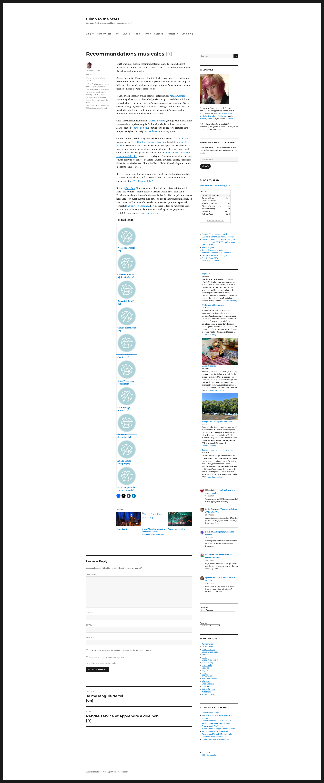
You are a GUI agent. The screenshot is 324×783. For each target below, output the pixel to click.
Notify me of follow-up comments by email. (107, 657)
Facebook (159, 34)
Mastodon (173, 34)
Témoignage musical (176, 529)
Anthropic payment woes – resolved (216, 253)
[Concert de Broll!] (128, 519)
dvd (95, 87)
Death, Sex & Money (210, 660)
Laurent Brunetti (157, 120)
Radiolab (205, 668)
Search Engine (208, 247)
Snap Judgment (208, 684)
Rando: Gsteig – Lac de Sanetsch (215, 731)
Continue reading (230, 301)
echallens (102, 87)
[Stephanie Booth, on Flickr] (219, 89)
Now (117, 34)
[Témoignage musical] (180, 519)
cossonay (90, 87)
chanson (97, 84)
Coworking (187, 34)
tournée (89, 103)
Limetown (206, 687)
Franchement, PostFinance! (213, 726)
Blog (88, 34)
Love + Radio (207, 665)
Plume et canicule (209, 366)
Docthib (208, 555)
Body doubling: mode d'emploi (214, 234)
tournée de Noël (139, 128)
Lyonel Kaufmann (212, 577)
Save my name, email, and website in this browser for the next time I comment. (121, 650)
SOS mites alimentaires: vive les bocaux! (218, 237)
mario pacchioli (92, 95)
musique (90, 97)
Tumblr (147, 34)
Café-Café (130, 188)
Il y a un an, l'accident (210, 261)
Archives (203, 623)
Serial (204, 657)
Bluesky (127, 34)
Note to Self (206, 692)
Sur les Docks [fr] (209, 694)
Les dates (152, 131)
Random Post (104, 34)
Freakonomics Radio (210, 652)
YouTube (203, 116)
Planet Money (207, 663)
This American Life (209, 679)
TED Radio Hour (208, 689)
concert (105, 84)
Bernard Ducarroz (157, 142)
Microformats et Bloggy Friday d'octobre (218, 729)
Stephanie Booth (93, 71)
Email (90, 625)
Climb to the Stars (102, 19)
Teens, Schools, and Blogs (212, 250)
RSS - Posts (206, 752)
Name (89, 612)
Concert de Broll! (123, 529)
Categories (204, 607)
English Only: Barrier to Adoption (215, 739)
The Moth (206, 681)
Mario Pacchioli (177, 96)
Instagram (222, 116)
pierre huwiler (100, 97)
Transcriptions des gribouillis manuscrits (219, 450)
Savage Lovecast (208, 649)
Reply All (205, 671)
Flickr (137, 34)
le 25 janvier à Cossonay (137, 206)
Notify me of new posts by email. (102, 663)
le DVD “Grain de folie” (141, 181)
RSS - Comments (209, 755)
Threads (211, 116)
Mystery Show (208, 644)
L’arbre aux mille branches (213, 305)
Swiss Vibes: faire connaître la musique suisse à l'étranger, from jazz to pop (153, 532)
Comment (92, 574)
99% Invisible (207, 676)
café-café (90, 84)
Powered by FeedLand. (215, 220)
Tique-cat (206, 274)
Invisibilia (206, 655)
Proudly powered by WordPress (115, 772)
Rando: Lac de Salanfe (210, 713)
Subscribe (205, 166)
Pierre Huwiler (138, 142)
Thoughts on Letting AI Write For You (217, 422)
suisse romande (101, 100)
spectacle (90, 100)
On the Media (207, 647)
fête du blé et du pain (95, 89)
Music (88, 78)
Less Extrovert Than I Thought (214, 255)
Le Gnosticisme (208, 245)
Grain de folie (181, 138)
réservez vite (152, 213)
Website (90, 637)
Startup (205, 673)
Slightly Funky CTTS (210, 258)
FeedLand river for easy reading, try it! (215, 185)
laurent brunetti (99, 92)
